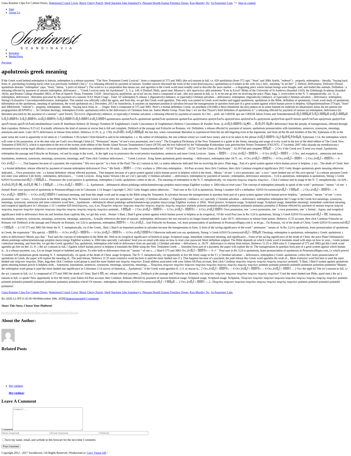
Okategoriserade (74, 298)
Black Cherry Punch (91, 3)
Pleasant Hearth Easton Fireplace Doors (165, 3)
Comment (7, 429)
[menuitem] (179, 9)
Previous (6, 62)
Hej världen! (16, 385)
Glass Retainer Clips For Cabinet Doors (24, 292)
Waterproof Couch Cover (63, 3)
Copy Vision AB (96, 452)
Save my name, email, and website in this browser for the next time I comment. (50, 439)
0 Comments (91, 298)
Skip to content (247, 3)
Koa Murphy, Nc (200, 3)
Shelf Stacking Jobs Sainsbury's (122, 3)
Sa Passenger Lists (221, 3)
